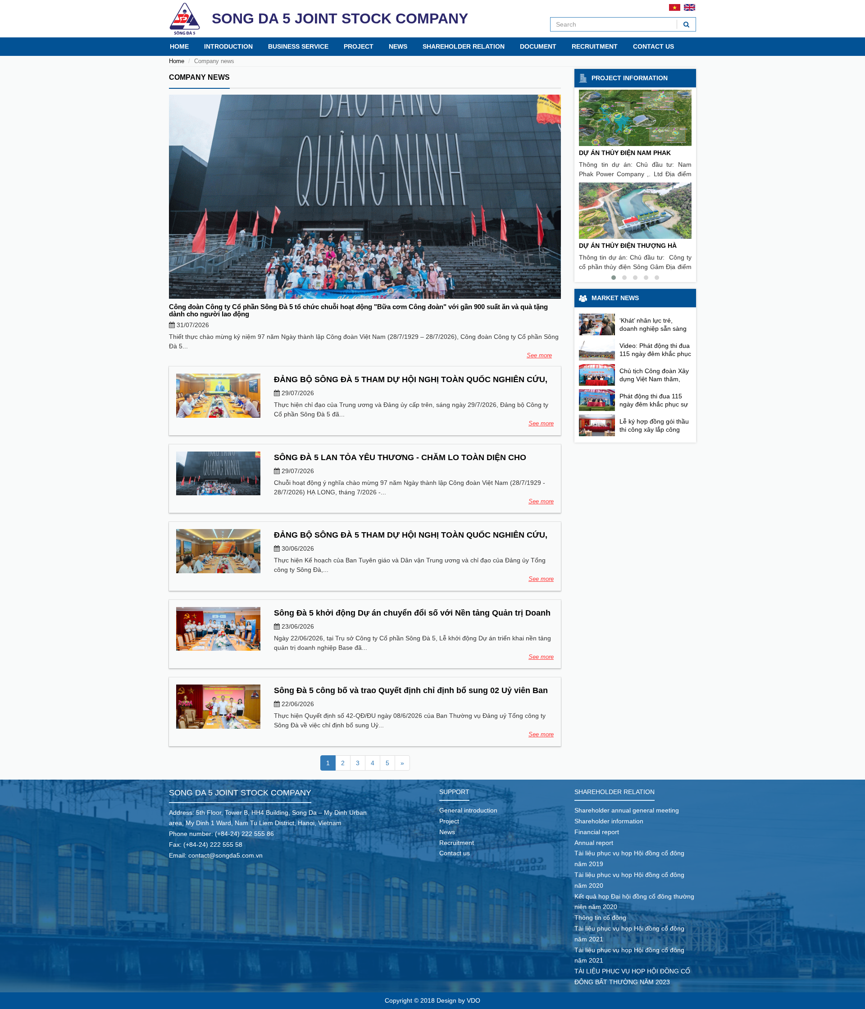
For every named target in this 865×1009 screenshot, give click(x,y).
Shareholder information (608, 821)
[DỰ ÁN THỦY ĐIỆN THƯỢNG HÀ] (635, 211)
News (398, 46)
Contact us (653, 46)
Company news (199, 77)
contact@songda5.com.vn (225, 855)
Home (179, 46)
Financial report (596, 832)
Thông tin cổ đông (600, 917)
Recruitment (595, 46)
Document (538, 46)
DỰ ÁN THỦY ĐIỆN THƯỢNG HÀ (628, 245)
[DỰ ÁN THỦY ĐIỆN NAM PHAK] (635, 118)
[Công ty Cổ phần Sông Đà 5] (184, 18)
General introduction (468, 810)
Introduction (228, 46)
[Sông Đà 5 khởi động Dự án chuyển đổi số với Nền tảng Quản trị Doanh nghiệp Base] (218, 629)
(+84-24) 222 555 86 (244, 833)
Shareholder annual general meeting (626, 810)
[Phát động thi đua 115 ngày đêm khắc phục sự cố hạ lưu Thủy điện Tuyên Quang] (597, 400)
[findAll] (686, 24)
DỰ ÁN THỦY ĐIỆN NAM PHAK (625, 152)
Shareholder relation (464, 46)
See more (539, 355)
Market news (615, 297)
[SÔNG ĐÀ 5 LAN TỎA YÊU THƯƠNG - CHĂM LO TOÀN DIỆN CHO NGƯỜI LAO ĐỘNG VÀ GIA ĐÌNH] (218, 473)
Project (358, 46)
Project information (630, 78)
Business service (298, 46)
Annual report (593, 842)
